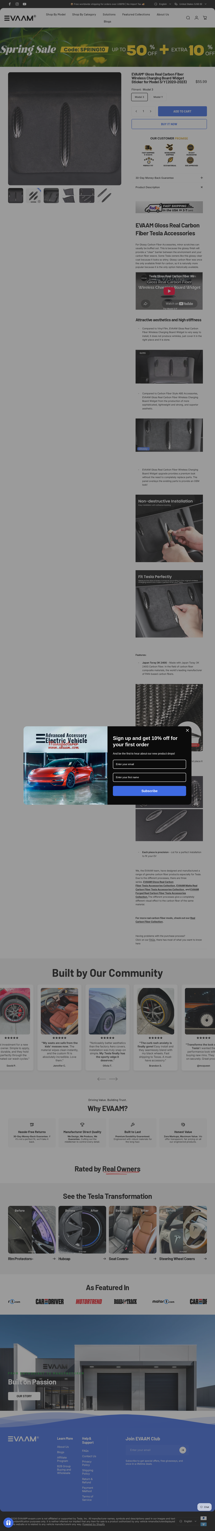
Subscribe (149, 791)
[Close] (187, 730)
